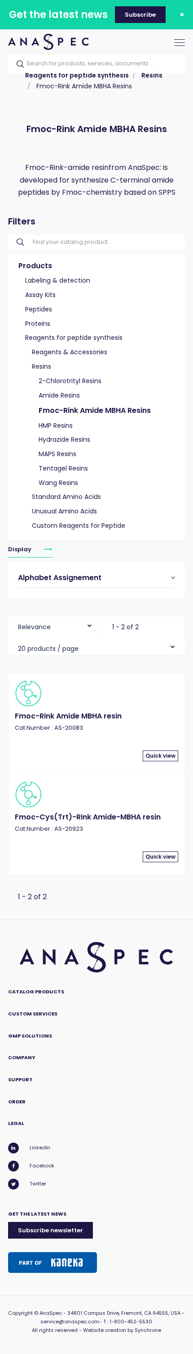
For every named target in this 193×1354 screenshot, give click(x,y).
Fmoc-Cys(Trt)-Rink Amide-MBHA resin (88, 817)
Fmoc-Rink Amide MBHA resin (68, 716)
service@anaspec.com (69, 1321)
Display (20, 549)
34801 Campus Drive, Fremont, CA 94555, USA (123, 1313)
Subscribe (140, 14)
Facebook (42, 1165)
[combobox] (55, 625)
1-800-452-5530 (131, 1321)
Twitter (38, 1183)
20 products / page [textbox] (48, 648)
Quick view (160, 755)
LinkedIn (40, 1147)
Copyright (20, 1313)
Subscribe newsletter (50, 1230)
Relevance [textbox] (34, 626)
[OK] (17, 64)
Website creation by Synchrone (122, 1330)
